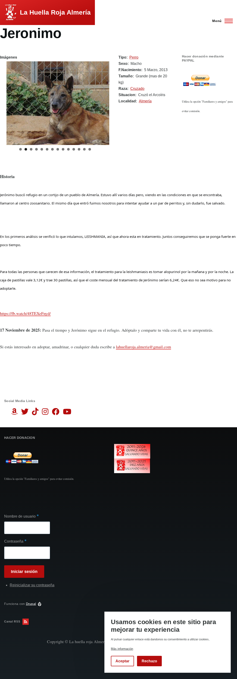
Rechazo (149, 661)
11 (73, 149)
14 (89, 149)
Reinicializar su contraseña (32, 585)
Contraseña (13, 541)
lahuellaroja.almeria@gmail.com (143, 346)
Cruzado (137, 89)
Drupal (31, 604)
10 (68, 149)
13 (84, 149)
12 (79, 149)
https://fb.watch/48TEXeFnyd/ (25, 313)
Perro (133, 57)
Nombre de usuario (20, 516)
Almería (145, 101)
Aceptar (122, 661)
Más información (122, 649)
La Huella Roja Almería (55, 12)
